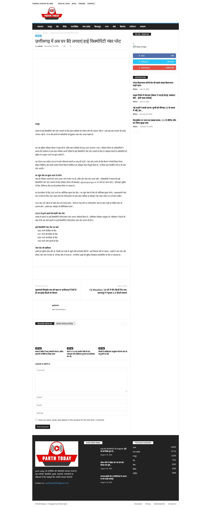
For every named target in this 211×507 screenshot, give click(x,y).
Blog (74, 3)
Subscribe (170, 68)
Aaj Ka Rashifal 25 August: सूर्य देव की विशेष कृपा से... (113, 449)
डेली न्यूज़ (44, 33)
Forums (82, 3)
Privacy (148, 504)
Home (37, 33)
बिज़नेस (122, 26)
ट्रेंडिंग (135, 473)
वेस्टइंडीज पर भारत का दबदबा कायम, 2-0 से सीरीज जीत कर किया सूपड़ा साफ (154, 121)
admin (40, 46)
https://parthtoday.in (59, 309)
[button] (174, 26)
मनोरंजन (133, 26)
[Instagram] (168, 3)
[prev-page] (122, 323)
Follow (170, 62)
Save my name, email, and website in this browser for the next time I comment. (71, 420)
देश (57, 26)
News (40, 26)
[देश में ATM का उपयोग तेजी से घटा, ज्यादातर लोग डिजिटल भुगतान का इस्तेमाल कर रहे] (81, 338)
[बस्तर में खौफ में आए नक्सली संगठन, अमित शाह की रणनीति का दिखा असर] (49, 338)
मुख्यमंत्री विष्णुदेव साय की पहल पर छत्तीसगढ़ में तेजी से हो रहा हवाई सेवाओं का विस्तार (55, 291)
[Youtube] (176, 3)
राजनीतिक (74, 26)
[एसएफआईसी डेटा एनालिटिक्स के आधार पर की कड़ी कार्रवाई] (91, 480)
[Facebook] (163, 3)
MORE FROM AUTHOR (64, 323)
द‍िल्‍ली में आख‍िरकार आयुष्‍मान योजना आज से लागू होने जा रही (112, 352)
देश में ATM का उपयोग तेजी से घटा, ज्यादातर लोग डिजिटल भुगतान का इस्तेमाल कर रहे (81, 354)
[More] (65, 54)
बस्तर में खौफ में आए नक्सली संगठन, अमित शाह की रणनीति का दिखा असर (49, 352)
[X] (172, 3)
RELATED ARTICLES (45, 323)
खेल (114, 26)
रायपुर (50, 26)
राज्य (107, 26)
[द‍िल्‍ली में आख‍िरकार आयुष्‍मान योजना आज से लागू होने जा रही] (112, 338)
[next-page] (125, 323)
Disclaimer (138, 504)
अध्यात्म (142, 26)
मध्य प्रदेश (86, 26)
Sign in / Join (63, 3)
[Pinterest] (51, 54)
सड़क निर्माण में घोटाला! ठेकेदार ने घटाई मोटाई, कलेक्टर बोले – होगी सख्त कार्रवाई (154, 96)
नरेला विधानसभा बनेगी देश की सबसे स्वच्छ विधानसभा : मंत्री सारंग (153, 84)
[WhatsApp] (58, 54)
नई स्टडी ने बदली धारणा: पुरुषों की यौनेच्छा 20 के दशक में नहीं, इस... (154, 109)
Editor (135, 89)
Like (172, 56)
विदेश (65, 26)
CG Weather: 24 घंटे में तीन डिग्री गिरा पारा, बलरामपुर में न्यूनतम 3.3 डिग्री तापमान (108, 291)
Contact (91, 3)
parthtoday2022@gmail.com (57, 483)
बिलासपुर (97, 26)
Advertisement (159, 504)
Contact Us (172, 504)
